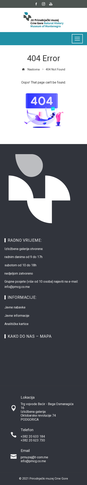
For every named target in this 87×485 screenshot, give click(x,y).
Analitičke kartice (16, 324)
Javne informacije (16, 316)
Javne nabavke (14, 307)
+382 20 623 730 (33, 440)
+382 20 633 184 (33, 436)
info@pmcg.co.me (33, 461)
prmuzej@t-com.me (34, 457)
